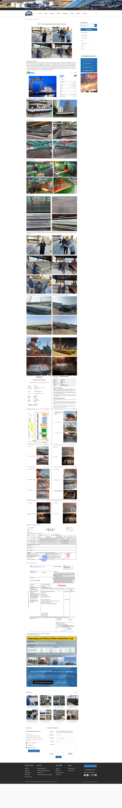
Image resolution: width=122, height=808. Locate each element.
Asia (82, 40)
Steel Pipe (27, 770)
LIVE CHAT (41, 8)
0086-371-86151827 (30, 8)
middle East (83, 43)
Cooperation (58, 774)
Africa (82, 46)
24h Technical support (61, 682)
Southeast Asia (84, 32)
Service (78, 13)
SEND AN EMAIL (51, 8)
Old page (95, 781)
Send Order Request (34, 751)
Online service (31, 745)
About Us (58, 768)
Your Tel (52, 741)
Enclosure (52, 753)
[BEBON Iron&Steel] (29, 13)
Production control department (43, 770)
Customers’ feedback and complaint (44, 774)
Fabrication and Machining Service (43, 682)
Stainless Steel (28, 772)
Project (58, 13)
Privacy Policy (90, 781)
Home (40, 13)
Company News (71, 768)
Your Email (51, 738)
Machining (65, 13)
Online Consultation (91, 766)
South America (84, 35)
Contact (84, 13)
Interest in (52, 731)
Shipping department (41, 768)
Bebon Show (32, 19)
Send (59, 757)
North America (84, 38)
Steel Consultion (85, 9)
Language (95, 9)
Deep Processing (28, 776)
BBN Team (58, 770)
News (72, 13)
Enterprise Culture (59, 772)
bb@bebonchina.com (60, 8)
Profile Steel (27, 774)
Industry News (71, 770)
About (45, 13)
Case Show (37, 19)
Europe (82, 49)
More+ (76, 692)
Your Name (51, 734)
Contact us (84, 781)
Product (52, 13)
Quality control (40, 772)
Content (52, 744)
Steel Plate (27, 768)
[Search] (95, 25)
